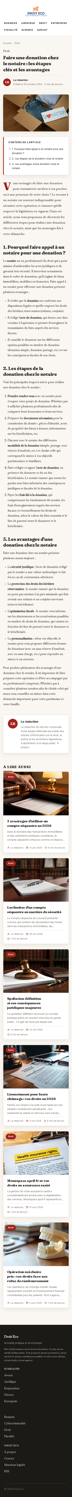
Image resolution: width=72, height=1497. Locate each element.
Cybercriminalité (14, 1423)
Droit (43, 23)
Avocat (42, 30)
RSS (6, 1471)
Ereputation (11, 1388)
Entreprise (59, 23)
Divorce (27, 30)
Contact (9, 1458)
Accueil (7, 43)
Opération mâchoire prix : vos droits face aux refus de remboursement (28, 1276)
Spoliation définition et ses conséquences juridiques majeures (24, 1003)
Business (10, 23)
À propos (10, 1452)
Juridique (28, 23)
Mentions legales (14, 1465)
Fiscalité (11, 30)
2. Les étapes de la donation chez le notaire (37, 158)
